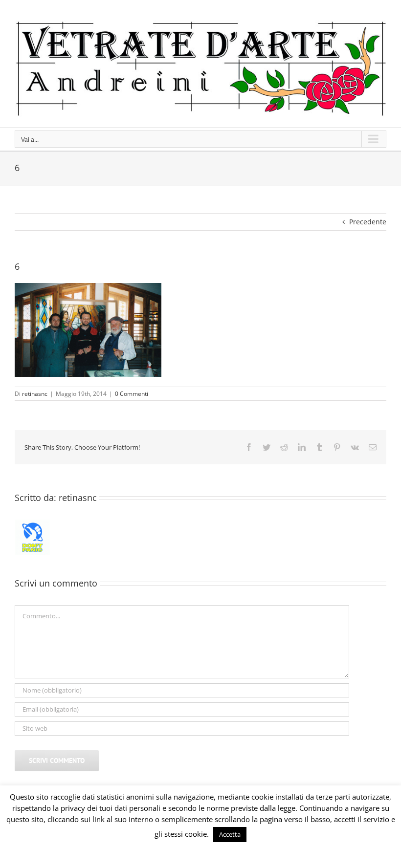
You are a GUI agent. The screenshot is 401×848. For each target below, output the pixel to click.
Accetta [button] (230, 834)
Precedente (367, 221)
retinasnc (34, 394)
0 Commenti (131, 394)
